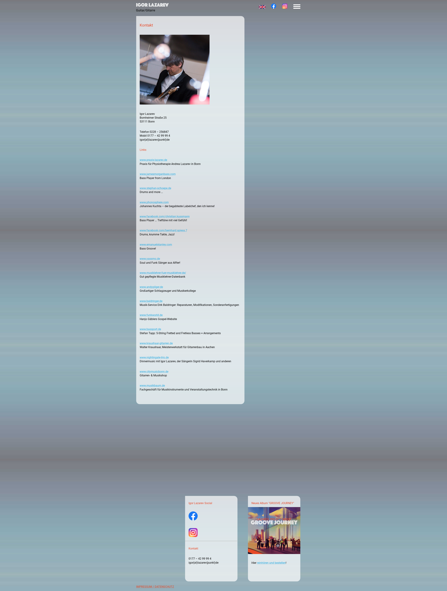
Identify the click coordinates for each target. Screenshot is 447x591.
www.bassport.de (150, 329)
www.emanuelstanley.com (156, 244)
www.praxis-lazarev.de (153, 160)
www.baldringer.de (151, 301)
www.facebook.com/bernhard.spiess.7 (163, 230)
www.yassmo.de (150, 258)
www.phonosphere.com (154, 202)
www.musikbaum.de (152, 385)
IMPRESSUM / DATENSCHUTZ (155, 586)
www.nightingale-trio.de (154, 357)
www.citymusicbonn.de (154, 371)
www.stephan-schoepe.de (155, 188)
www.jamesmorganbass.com (158, 174)
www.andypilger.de (151, 287)
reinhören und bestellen (271, 562)
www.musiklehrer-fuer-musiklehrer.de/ (163, 272)
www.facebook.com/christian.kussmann (165, 216)
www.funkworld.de (151, 315)
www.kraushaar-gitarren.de (156, 343)
